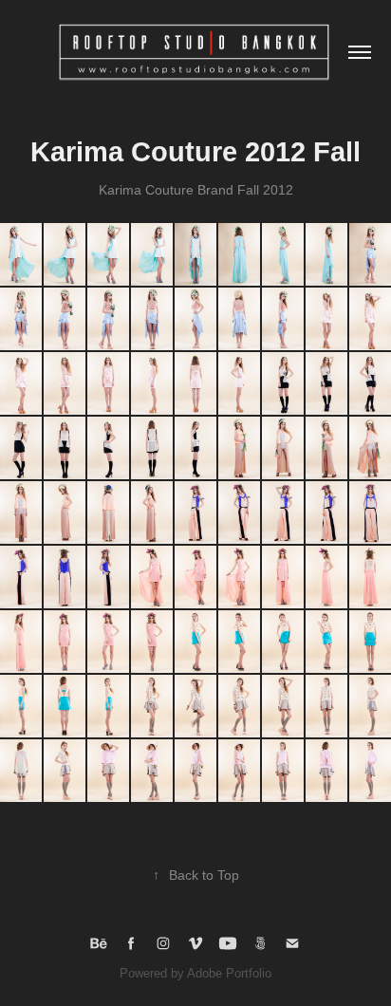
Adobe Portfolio (229, 973)
